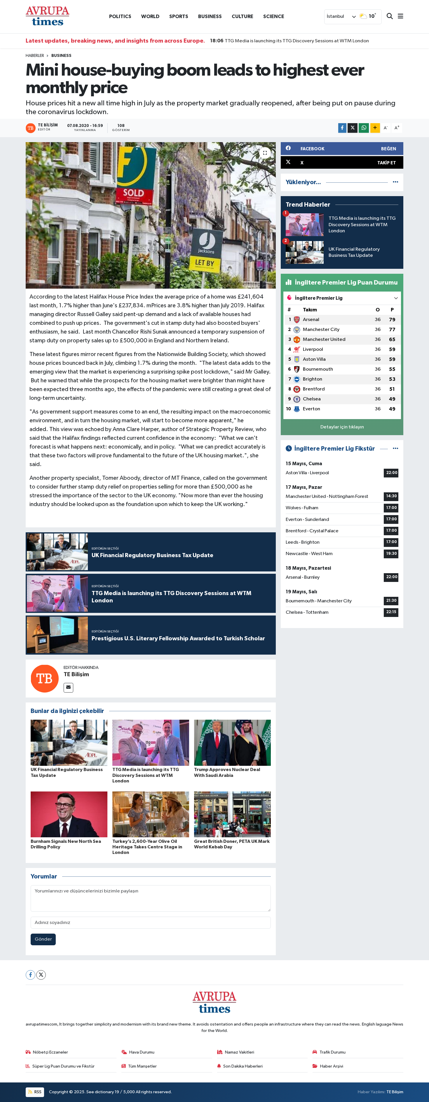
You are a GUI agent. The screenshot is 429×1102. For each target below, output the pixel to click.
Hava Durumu (141, 1052)
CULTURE (242, 16)
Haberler (35, 56)
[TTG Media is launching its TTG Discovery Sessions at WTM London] (150, 742)
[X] (41, 975)
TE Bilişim (76, 674)
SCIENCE (273, 16)
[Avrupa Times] (47, 16)
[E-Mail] (68, 688)
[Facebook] (30, 975)
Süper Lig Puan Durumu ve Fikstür (63, 1066)
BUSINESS (210, 16)
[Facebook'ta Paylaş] (342, 128)
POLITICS (120, 16)
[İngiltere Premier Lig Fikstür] (395, 448)
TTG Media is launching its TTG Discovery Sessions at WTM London (289, 40)
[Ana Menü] (398, 17)
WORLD (150, 16)
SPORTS (178, 16)
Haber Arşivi (331, 1066)
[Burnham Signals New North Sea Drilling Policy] (69, 814)
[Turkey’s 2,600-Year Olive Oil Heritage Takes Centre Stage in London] (150, 814)
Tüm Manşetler (142, 1066)
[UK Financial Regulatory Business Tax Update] (69, 742)
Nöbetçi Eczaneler (50, 1052)
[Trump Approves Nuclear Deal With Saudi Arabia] (232, 742)
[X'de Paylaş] (353, 128)
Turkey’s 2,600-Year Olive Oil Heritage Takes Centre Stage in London (147, 847)
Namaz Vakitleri (239, 1052)
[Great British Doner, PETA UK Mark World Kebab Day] (232, 814)
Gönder (43, 939)
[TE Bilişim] (45, 678)
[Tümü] (395, 182)
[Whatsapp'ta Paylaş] (364, 128)
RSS (37, 1092)
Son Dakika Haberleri (243, 1066)
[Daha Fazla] (375, 128)
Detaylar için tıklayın (342, 427)
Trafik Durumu (333, 1052)
